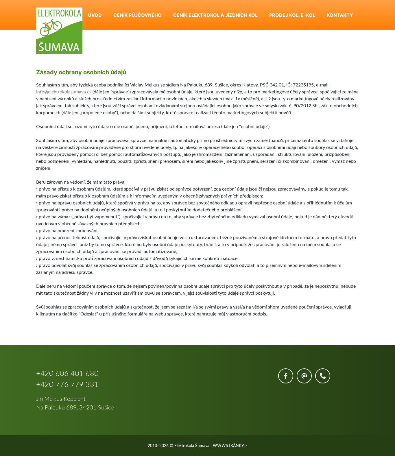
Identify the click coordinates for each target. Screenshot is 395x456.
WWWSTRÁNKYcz (230, 446)
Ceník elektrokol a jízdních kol (215, 15)
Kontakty (340, 15)
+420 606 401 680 (67, 373)
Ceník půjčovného (137, 15)
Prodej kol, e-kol (292, 15)
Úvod (95, 15)
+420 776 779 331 (67, 384)
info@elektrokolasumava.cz (63, 92)
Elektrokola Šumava (191, 446)
